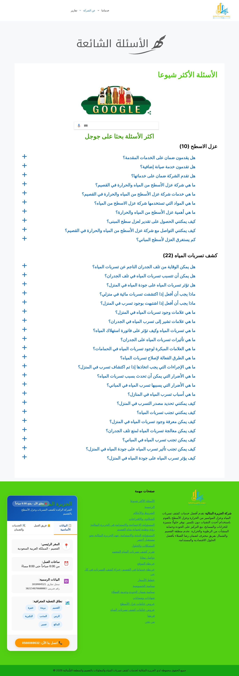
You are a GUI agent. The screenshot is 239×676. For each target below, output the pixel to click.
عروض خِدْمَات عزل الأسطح (137, 604)
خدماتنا (105, 10)
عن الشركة (89, 10)
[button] (119, 158)
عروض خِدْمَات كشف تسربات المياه (132, 610)
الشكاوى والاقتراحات (142, 519)
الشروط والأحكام (144, 513)
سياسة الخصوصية (144, 586)
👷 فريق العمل (42, 525)
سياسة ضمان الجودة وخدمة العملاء (133, 592)
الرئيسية (150, 507)
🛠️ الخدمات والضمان (19, 527)
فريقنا (151, 615)
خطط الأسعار (146, 580)
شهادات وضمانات (144, 598)
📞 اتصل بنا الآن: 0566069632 (42, 643)
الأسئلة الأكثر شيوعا (142, 501)
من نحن (150, 621)
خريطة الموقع (146, 563)
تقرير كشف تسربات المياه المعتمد (133, 551)
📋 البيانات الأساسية (65, 527)
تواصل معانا (147, 557)
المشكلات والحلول (143, 545)
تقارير (74, 10)
